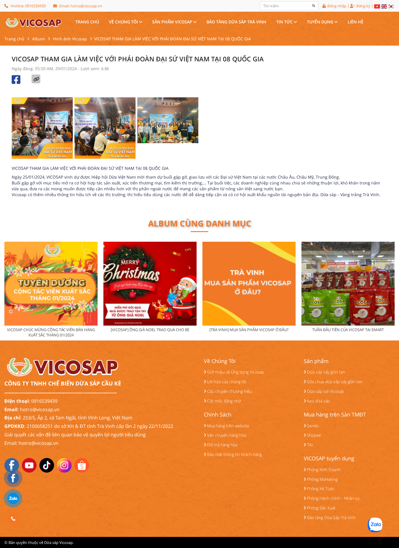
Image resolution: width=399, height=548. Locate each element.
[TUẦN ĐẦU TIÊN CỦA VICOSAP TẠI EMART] (348, 284)
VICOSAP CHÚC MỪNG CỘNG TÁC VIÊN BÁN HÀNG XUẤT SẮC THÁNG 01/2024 (51, 332)
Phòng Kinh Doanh (323, 469)
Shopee (313, 435)
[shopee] (81, 464)
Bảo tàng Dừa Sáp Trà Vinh (330, 517)
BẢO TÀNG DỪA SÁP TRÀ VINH (236, 22)
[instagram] (64, 464)
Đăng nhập (336, 6)
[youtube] (29, 464)
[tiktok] (46, 464)
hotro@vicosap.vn (86, 5)
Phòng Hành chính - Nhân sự (333, 498)
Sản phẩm (316, 361)
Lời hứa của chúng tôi (226, 381)
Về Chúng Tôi (220, 361)
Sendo (312, 425)
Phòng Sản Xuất (321, 508)
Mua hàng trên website (227, 425)
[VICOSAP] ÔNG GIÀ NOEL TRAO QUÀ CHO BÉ (150, 329)
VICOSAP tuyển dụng (329, 458)
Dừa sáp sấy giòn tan (325, 372)
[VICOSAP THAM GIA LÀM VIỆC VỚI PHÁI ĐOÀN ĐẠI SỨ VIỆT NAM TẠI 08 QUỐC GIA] (33, 22)
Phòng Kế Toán (320, 488)
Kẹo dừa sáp (318, 401)
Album (38, 39)
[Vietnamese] (377, 6)
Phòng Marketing (322, 479)
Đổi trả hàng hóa (221, 444)
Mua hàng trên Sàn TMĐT (335, 415)
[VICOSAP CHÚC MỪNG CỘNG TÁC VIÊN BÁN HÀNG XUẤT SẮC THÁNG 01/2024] (51, 284)
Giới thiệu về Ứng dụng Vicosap (235, 372)
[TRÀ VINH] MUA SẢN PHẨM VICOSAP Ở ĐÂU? (249, 329)
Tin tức (285, 22)
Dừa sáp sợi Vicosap (325, 391)
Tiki (309, 444)
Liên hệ (355, 22)
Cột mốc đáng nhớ (223, 401)
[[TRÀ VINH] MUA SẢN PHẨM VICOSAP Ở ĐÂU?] (249, 284)
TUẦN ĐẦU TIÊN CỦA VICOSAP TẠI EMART (348, 329)
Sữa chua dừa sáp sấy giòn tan (334, 381)
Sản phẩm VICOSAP (172, 22)
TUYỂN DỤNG (320, 22)
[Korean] (391, 6)
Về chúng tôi (124, 22)
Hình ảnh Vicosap (70, 39)
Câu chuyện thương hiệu (229, 391)
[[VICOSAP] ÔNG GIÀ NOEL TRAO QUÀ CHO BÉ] (150, 284)
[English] (384, 6)
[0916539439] (13, 519)
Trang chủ (87, 22)
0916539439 (35, 5)
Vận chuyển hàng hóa (226, 435)
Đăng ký (362, 6)
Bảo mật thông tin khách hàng (234, 454)
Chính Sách (217, 415)
